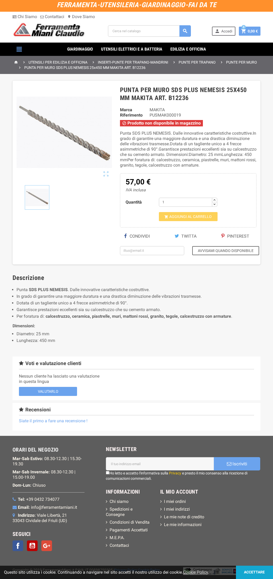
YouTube (32, 545)
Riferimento (131, 115)
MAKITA (157, 109)
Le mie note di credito (184, 516)
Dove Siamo (81, 16)
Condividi (139, 236)
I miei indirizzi (177, 509)
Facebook (18, 545)
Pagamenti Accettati (129, 529)
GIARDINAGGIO (80, 49)
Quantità (134, 202)
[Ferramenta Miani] (50, 30)
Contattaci (54, 16)
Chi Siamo (27, 16)
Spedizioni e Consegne (119, 512)
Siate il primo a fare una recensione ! (53, 420)
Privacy (175, 473)
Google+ (46, 545)
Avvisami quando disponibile (226, 251)
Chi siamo (119, 501)
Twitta (188, 236)
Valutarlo (48, 391)
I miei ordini (175, 501)
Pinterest (237, 236)
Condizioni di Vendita (130, 522)
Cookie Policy (195, 572)
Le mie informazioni (183, 524)
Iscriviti (239, 463)
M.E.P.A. (117, 537)
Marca (126, 109)
